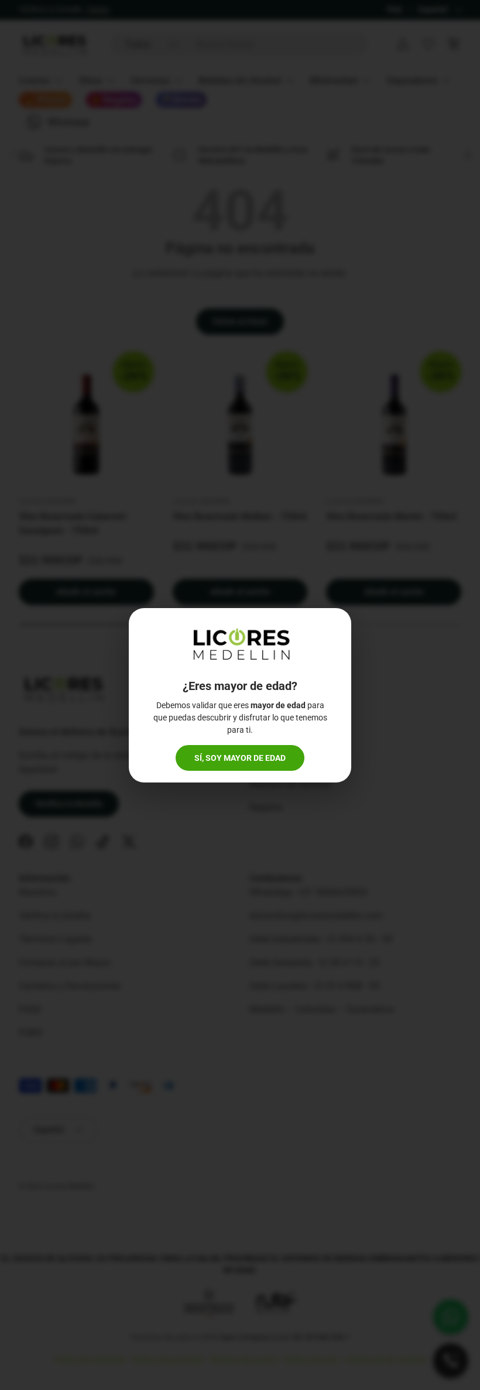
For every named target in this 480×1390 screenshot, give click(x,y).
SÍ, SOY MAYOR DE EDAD (240, 758)
